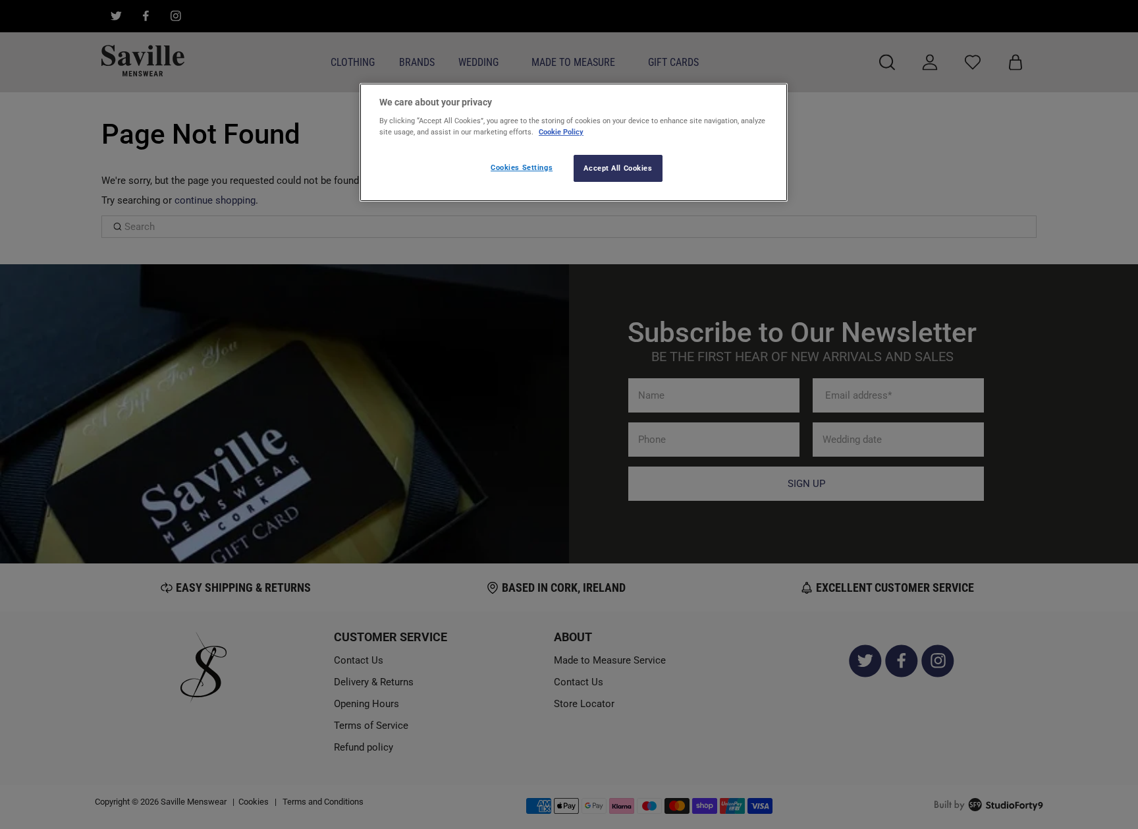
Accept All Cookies (617, 168)
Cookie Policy (561, 131)
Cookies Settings (522, 167)
